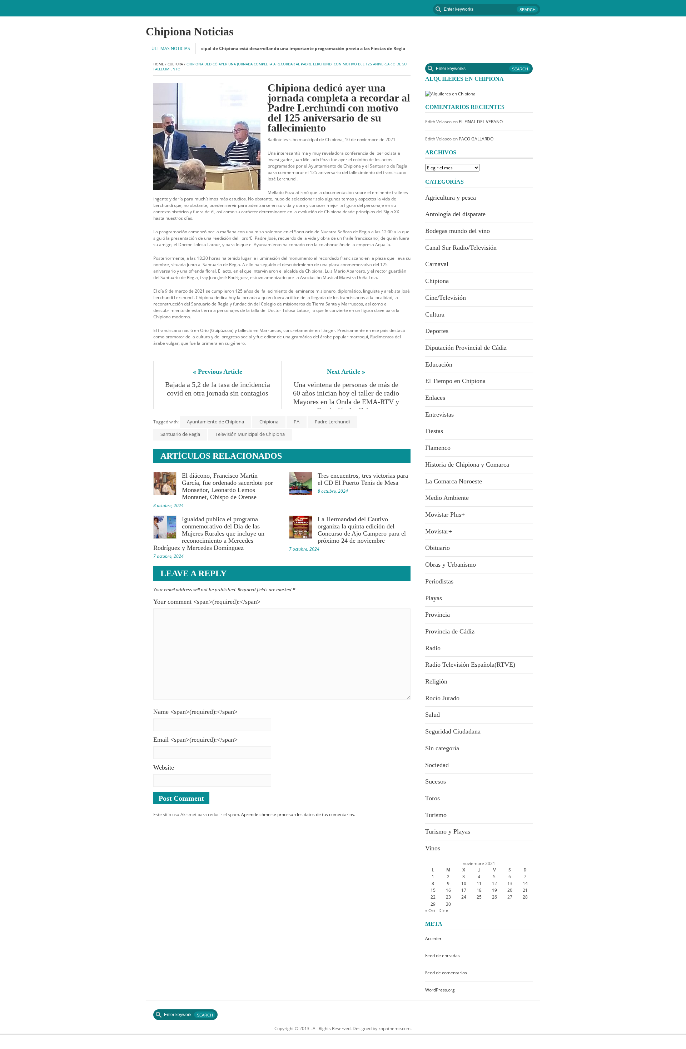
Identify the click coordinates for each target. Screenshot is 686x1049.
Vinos (432, 848)
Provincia (437, 614)
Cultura (175, 63)
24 (463, 897)
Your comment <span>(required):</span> (206, 601)
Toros (432, 798)
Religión (436, 681)
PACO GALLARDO (476, 139)
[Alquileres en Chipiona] (450, 93)
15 (433, 890)
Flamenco (438, 447)
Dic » (443, 911)
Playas (433, 598)
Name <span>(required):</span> (195, 712)
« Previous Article (217, 371)
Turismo (436, 815)
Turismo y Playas (447, 831)
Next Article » (346, 371)
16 (448, 890)
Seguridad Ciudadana (453, 731)
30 (448, 904)
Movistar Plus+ (445, 514)
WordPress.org (440, 990)
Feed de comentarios (446, 973)
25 (479, 897)
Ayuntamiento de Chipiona (215, 421)
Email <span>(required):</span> (195, 739)
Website (163, 767)
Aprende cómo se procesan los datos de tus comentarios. (298, 814)
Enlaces (435, 397)
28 (525, 897)
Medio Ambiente (447, 497)
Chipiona (268, 421)
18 (479, 890)
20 (509, 890)
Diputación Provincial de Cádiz (466, 347)
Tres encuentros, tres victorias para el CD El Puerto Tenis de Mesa (363, 479)
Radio (433, 648)
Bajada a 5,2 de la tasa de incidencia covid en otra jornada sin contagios (218, 389)
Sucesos (435, 781)
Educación (438, 364)
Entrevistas (439, 414)
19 (494, 890)
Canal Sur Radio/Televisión (461, 247)
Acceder (433, 938)
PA (296, 421)
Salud (432, 714)
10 (463, 883)
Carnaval (436, 264)
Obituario (437, 547)
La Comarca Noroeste (453, 481)
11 (479, 883)
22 (433, 897)
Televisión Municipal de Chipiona (250, 434)
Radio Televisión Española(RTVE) (470, 664)
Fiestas (434, 430)
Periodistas (439, 581)
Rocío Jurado (442, 698)
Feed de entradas (442, 956)
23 (448, 897)
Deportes (436, 330)
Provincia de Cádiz (449, 631)
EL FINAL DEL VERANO (481, 122)
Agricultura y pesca (450, 197)
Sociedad (437, 765)
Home (158, 63)
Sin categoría (442, 748)
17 (463, 890)
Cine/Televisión (445, 297)
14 (525, 883)
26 (494, 897)
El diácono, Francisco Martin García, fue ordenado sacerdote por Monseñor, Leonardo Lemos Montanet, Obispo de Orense (227, 486)
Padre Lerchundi (332, 421)
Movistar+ (438, 531)
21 (525, 890)
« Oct (430, 911)
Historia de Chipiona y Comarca (467, 464)
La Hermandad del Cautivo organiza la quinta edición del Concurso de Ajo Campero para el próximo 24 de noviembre (362, 530)
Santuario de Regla (180, 434)
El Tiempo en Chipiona (455, 380)
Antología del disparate (455, 214)
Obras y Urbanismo (450, 564)
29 (433, 904)
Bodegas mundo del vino (457, 230)
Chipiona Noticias (189, 31)
